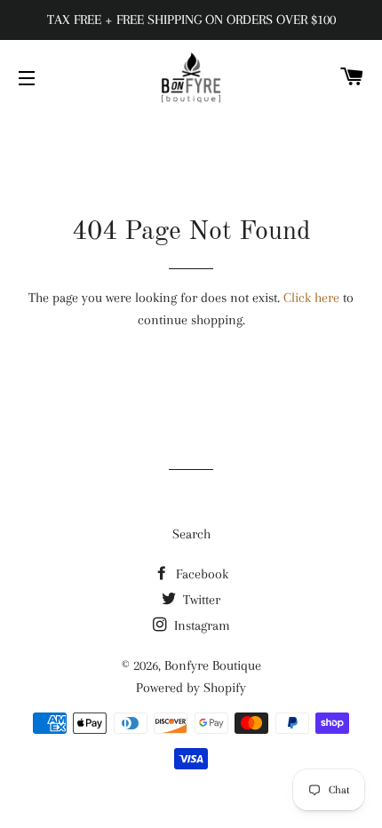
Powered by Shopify (191, 688)
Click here (311, 298)
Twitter (199, 600)
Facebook (200, 574)
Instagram (200, 625)
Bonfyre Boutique (212, 665)
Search (191, 534)
